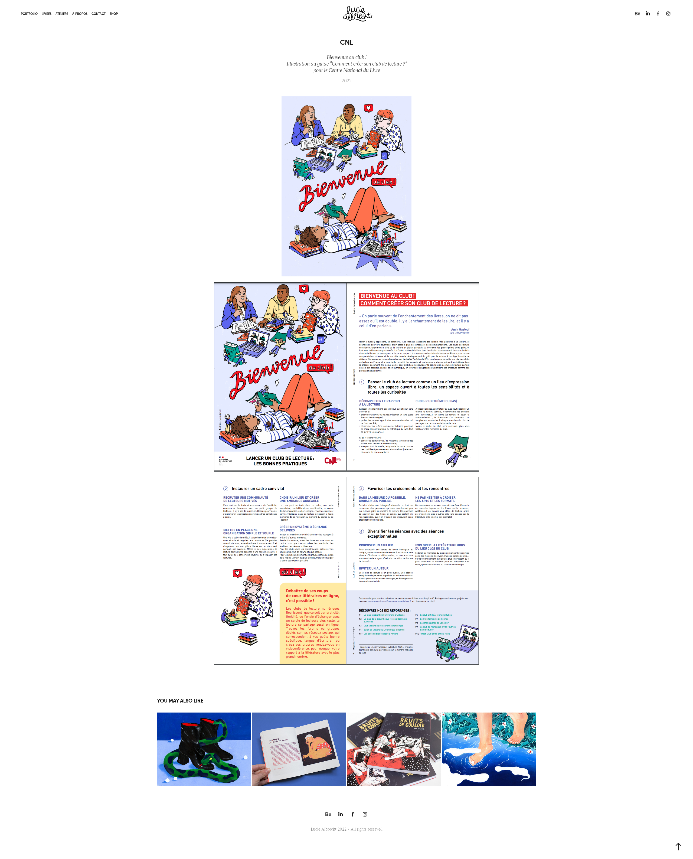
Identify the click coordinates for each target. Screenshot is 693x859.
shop (114, 13)
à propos (79, 13)
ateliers (61, 13)
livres (46, 13)
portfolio (29, 13)
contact (98, 13)
